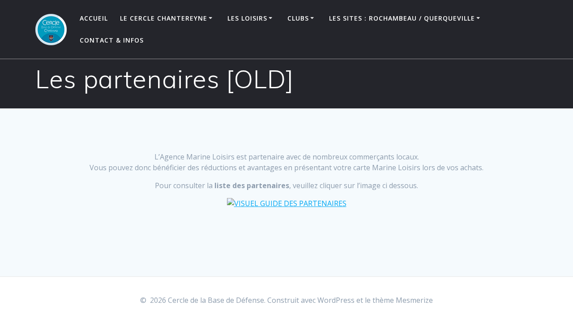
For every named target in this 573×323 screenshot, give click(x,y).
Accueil (94, 18)
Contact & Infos (112, 40)
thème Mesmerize (402, 300)
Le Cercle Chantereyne (163, 18)
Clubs (298, 18)
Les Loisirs (247, 18)
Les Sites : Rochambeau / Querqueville (402, 18)
